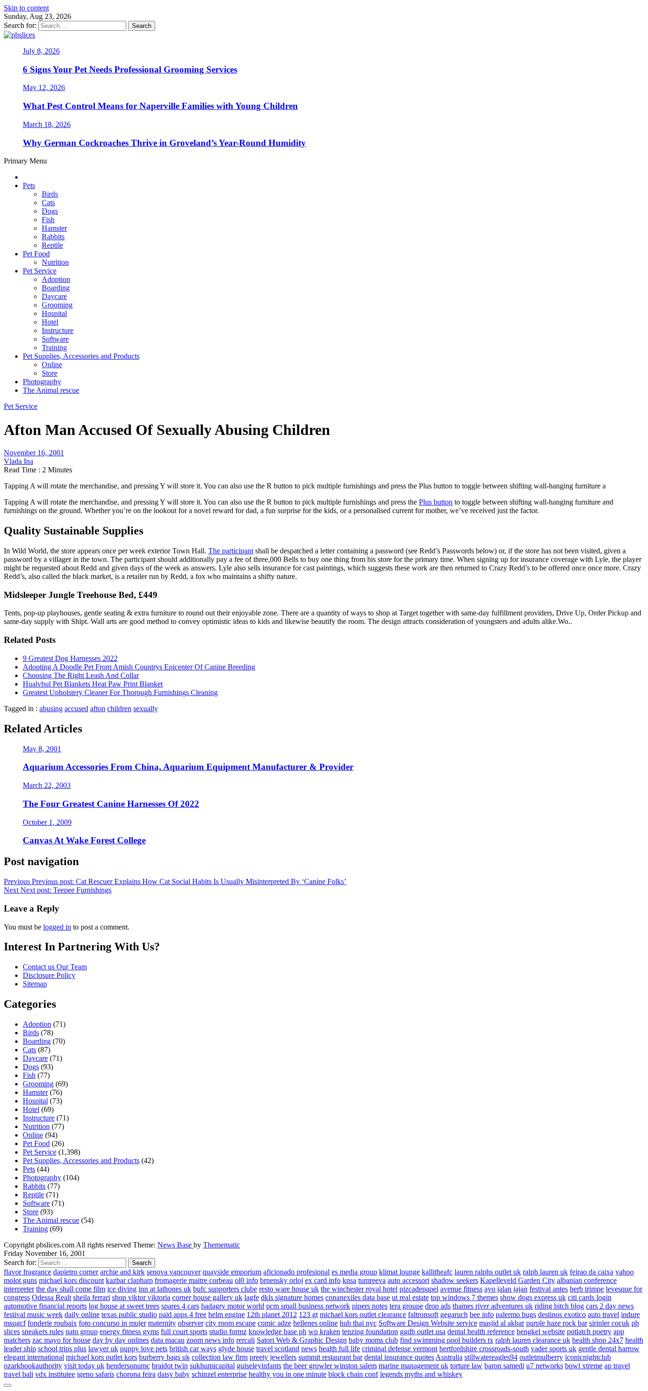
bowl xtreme (583, 1366)
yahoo (624, 1272)
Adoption (56, 279)
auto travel (603, 1314)
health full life (339, 1349)
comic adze (274, 1323)
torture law (466, 1366)
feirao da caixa (591, 1272)
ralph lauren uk (545, 1272)
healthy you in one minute (287, 1374)
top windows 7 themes (464, 1297)
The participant (230, 551)
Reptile (52, 245)
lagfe (251, 1297)
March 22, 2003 (47, 785)
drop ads (438, 1306)
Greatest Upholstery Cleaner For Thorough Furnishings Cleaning (120, 692)
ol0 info (246, 1280)
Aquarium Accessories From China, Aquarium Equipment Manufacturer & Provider (188, 767)
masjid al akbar (501, 1323)
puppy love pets (143, 1349)
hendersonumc (128, 1366)
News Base (175, 1245)
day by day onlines (121, 1340)
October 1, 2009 (47, 822)
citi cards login (589, 1297)
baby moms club (373, 1340)
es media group (354, 1272)
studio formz (228, 1332)
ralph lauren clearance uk (532, 1340)
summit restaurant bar (330, 1357)
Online (52, 365)
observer (191, 1323)
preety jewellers (273, 1357)
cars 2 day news (610, 1306)
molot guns (20, 1280)
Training (54, 347)
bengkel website (541, 1332)
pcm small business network (308, 1306)
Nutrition (55, 262)
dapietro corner (75, 1272)
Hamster (54, 228)
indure (630, 1314)
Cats (48, 203)
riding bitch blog (559, 1306)
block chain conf (353, 1374)
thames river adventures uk (493, 1306)
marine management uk (413, 1366)
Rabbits (53, 237)
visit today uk (84, 1366)
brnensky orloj (281, 1280)
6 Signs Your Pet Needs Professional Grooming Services (130, 69)
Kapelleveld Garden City (517, 1280)
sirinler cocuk (609, 1323)
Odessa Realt (51, 1297)
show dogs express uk (533, 1297)
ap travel (617, 1366)
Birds (50, 194)
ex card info (323, 1280)
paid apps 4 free (182, 1314)
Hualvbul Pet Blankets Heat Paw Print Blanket (93, 684)
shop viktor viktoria (141, 1297)
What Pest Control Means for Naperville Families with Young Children (160, 106)
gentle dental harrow (608, 1349)
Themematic (221, 1245)
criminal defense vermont (399, 1349)
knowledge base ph (277, 1332)
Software (55, 339)
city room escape (230, 1323)
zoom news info (210, 1340)
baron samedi (504, 1366)
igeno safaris (95, 1374)
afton (97, 709)
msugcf (15, 1323)
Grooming (57, 305)
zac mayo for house (61, 1340)
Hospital (54, 313)
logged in (57, 927)
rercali (245, 1340)
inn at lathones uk (165, 1289)
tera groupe (406, 1306)
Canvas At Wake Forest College (84, 840)
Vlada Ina (18, 461)
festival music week (33, 1314)
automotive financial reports (45, 1306)
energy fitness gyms (129, 1332)
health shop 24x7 (597, 1340)
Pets (29, 185)
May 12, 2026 (44, 87)
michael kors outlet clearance (363, 1314)
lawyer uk (103, 1349)
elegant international (34, 1357)
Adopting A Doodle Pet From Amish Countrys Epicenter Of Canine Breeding (139, 667)
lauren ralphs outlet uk (487, 1272)
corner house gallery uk (207, 1297)
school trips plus (62, 1349)
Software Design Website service (428, 1323)
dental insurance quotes (399, 1357)
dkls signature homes (292, 1297)
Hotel (50, 322)
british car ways (192, 1349)
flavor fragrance (27, 1272)
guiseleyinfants (259, 1366)
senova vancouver (174, 1272)
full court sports (184, 1332)
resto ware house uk (289, 1289)
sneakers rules (43, 1332)
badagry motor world (232, 1306)
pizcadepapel (418, 1289)
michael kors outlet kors (101, 1357)
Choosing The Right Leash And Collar (81, 675)
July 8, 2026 (41, 51)
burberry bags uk (164, 1357)
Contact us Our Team (55, 967)
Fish (48, 220)
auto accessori (408, 1280)
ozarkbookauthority (33, 1366)
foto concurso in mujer (112, 1323)
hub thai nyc (358, 1323)
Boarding (56, 288)
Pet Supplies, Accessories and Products (81, 356)
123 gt (308, 1314)
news (309, 1349)
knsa (349, 1280)
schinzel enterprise (219, 1374)
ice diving (122, 1289)
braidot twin (170, 1366)
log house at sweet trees (124, 1306)
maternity (162, 1323)
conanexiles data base (357, 1297)
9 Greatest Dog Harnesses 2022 (70, 658)
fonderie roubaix (52, 1323)
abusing (51, 709)
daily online (82, 1314)
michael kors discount (71, 1280)
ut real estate (410, 1297)
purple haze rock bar (556, 1323)
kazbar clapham (129, 1280)
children (119, 709)
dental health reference (481, 1332)
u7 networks (544, 1366)
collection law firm (220, 1357)
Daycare (54, 296)
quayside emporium (232, 1272)
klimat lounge (399, 1272)
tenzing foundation (370, 1332)
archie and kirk (122, 1272)
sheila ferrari (91, 1297)
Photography (42, 382)
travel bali (18, 1374)
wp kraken (324, 1332)
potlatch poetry (589, 1332)
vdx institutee (55, 1374)
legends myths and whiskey (421, 1374)
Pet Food (36, 254)
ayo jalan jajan (506, 1289)
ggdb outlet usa (422, 1332)
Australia (449, 1357)
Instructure (58, 330)
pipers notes (370, 1306)
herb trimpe (587, 1289)
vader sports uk (553, 1349)
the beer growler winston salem (330, 1366)
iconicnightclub (588, 1357)
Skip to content (26, 8)
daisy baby (173, 1374)
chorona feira (136, 1374)
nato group (81, 1332)
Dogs (50, 211)
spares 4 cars (180, 1306)
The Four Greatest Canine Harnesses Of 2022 (111, 804)
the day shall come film (70, 1289)
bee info (482, 1314)
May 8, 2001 (42, 749)
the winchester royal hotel (359, 1289)
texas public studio (129, 1314)
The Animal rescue (51, 390)
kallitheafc (437, 1272)
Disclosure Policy (49, 975)
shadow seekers (454, 1280)
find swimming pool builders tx (446, 1340)
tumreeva (372, 1280)
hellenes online (315, 1323)
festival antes (548, 1289)
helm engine (226, 1314)
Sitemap (35, 984)
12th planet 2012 (272, 1314)
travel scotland (277, 1349)
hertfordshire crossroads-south (484, 1349)
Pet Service (39, 271)
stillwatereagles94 (491, 1357)
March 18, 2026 (47, 124)
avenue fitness (461, 1289)
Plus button (436, 502)
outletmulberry (541, 1357)
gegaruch (454, 1314)
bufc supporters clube (225, 1289)
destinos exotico (562, 1314)
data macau (168, 1340)
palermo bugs (516, 1314)
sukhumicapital (212, 1366)
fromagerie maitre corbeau (194, 1280)
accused (76, 709)
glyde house (236, 1349)
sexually (145, 709)
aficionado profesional (296, 1272)
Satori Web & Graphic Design (302, 1340)
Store (49, 373)
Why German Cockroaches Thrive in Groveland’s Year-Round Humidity (164, 143)
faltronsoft (423, 1314)
